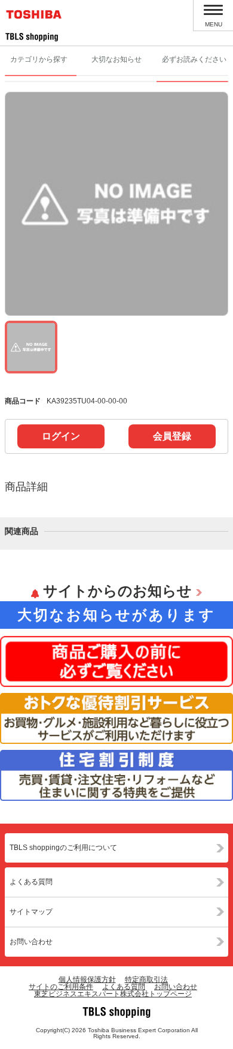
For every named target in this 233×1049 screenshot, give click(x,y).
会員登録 (172, 436)
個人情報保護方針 (87, 979)
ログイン (61, 436)
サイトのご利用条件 (61, 986)
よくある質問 (31, 882)
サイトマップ (31, 912)
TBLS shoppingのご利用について (63, 847)
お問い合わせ (31, 942)
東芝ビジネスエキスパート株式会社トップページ (113, 994)
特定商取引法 (146, 979)
